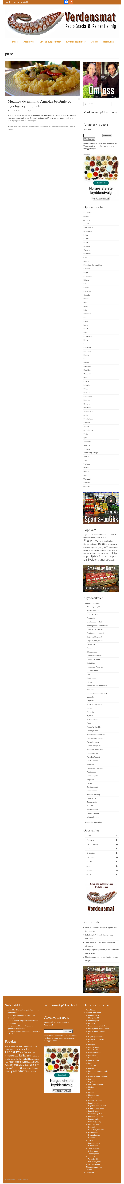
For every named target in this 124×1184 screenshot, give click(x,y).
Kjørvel (89, 682)
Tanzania (86, 445)
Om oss (16, 2)
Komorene (87, 351)
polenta (57, 126)
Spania (86, 426)
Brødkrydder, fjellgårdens (96, 622)
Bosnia (86, 239)
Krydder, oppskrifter (75, 41)
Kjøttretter (90, 857)
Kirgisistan (87, 348)
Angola (11, 126)
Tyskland (86, 464)
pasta (114, 550)
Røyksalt (90, 779)
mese (90, 550)
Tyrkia (85, 460)
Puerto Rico (87, 396)
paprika (109, 550)
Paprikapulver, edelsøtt (96, 734)
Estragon (90, 648)
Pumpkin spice (92, 753)
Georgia (86, 295)
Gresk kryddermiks (94, 656)
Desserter (90, 840)
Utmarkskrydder (93, 813)
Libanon (86, 359)
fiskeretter (102, 537)
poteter (92, 553)
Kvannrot (90, 689)
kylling (100, 547)
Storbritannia (88, 430)
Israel (85, 329)
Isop (88, 674)
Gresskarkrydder (93, 659)
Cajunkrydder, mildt (94, 637)
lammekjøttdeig (113, 547)
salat (98, 553)
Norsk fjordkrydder (94, 727)
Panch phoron (92, 731)
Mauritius (86, 370)
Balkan (103, 535)
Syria (85, 438)
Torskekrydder (92, 810)
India (85, 310)
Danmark (86, 261)
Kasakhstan (87, 336)
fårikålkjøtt (106, 541)
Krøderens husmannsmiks (97, 686)
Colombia (87, 254)
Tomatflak (90, 806)
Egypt (85, 272)
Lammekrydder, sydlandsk (97, 693)
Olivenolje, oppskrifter (50, 41)
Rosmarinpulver (93, 776)
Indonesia (87, 314)
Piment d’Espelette (94, 746)
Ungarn (86, 471)
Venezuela (87, 479)
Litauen (86, 363)
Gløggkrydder (92, 652)
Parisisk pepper (93, 742)
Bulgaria (86, 246)
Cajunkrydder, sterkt (94, 641)
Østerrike (86, 486)
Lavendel (90, 697)
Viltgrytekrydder (93, 817)
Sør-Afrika (87, 441)
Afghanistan (88, 212)
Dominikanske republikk (92, 265)
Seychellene (88, 419)
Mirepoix (90, 712)
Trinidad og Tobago (90, 453)
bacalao (97, 535)
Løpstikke (90, 701)
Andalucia (90, 535)
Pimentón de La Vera (95, 749)
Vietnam (86, 483)
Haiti (85, 302)
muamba (37, 126)
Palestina (86, 385)
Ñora (89, 723)
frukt (100, 541)
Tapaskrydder (92, 802)
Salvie (89, 783)
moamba (31, 126)
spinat (103, 557)
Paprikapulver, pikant (95, 738)
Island (85, 325)
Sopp (88, 866)
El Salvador (87, 276)
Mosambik (87, 374)
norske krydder (99, 550)
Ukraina (86, 468)
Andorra (86, 220)
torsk (85, 560)
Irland (85, 321)
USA (85, 475)
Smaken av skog (93, 795)
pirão (53, 126)
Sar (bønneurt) (92, 787)
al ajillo (85, 535)
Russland (87, 408)
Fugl (17, 111)
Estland (86, 280)
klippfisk (86, 547)
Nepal (85, 378)
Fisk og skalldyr (92, 844)
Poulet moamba (64, 126)
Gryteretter (22, 111)
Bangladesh (88, 231)
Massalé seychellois (94, 704)
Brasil (85, 242)
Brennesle (91, 618)
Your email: (88, 129)
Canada (86, 250)
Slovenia (86, 423)
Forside (8, 2)
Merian (89, 708)
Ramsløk (90, 764)
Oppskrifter (28, 41)
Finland (86, 287)
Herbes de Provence (95, 667)
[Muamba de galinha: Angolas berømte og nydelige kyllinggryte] (42, 78)
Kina (85, 344)
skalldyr (112, 553)
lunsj (85, 550)
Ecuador (86, 269)
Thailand (86, 449)
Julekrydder (91, 678)
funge (15, 126)
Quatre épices (92, 761)
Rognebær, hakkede (95, 768)
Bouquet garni (92, 614)
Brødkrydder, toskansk (95, 633)
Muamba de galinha (45, 126)
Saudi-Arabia (88, 411)
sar (102, 553)
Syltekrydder (92, 798)
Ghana (86, 299)
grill (112, 541)
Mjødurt (90, 716)
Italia (85, 333)
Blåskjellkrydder (93, 611)
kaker (106, 544)
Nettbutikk (24, 2)
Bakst (88, 836)
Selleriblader (92, 791)
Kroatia (86, 355)
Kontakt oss (90, 1010)
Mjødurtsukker (92, 719)
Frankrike (87, 291)
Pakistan (86, 381)
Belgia (85, 235)
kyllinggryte (25, 126)
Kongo (19, 126)
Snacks (89, 862)
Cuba (85, 257)
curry (94, 537)
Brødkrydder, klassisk (95, 629)
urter (102, 559)
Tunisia (86, 456)
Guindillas (91, 663)
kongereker (93, 547)
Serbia (85, 415)
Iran (84, 317)
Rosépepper (92, 772)
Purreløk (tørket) (93, 757)
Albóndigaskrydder (94, 607)
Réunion (86, 400)
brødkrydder (87, 538)
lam (106, 547)
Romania (86, 404)
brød (113, 534)
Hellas (85, 306)
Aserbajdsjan (88, 227)
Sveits (85, 434)
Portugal (86, 393)
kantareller (113, 544)
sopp (86, 556)
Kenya (85, 340)
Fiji (84, 284)
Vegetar (89, 875)
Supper (89, 870)
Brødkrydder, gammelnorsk (97, 626)
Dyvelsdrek (91, 644)
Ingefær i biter (92, 671)
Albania (86, 216)
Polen (85, 389)
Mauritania (87, 366)
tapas (113, 556)
